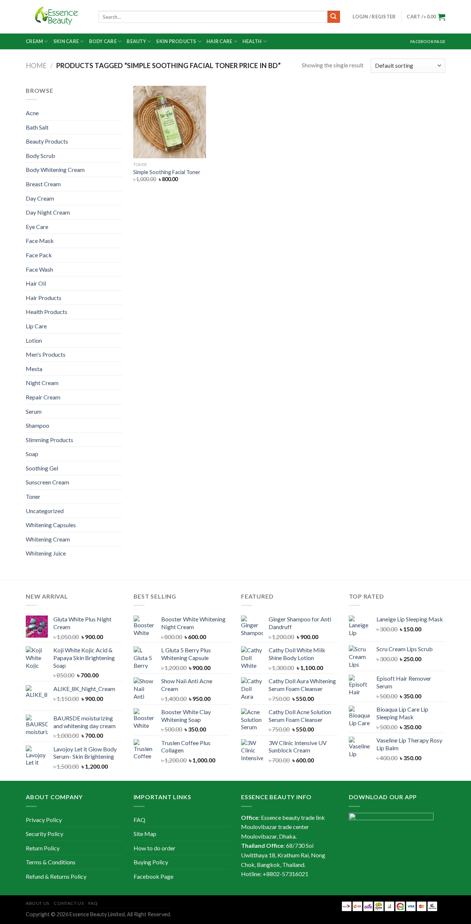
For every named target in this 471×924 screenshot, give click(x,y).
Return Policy (43, 847)
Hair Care (219, 41)
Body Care (103, 41)
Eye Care (37, 226)
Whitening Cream (48, 539)
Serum (34, 411)
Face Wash (39, 269)
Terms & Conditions (50, 861)
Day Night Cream (48, 212)
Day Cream (40, 198)
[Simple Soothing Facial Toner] (169, 122)
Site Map (145, 833)
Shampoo (37, 425)
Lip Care (36, 325)
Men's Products (45, 354)
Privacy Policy (44, 819)
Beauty (136, 41)
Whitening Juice (46, 553)
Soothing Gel (42, 468)
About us (37, 903)
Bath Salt (37, 127)
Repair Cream (43, 397)
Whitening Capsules (51, 524)
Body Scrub (40, 155)
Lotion (34, 340)
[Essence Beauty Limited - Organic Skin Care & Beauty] (57, 17)
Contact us (69, 903)
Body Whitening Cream (55, 169)
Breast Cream (43, 183)
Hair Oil (36, 283)
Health (252, 41)
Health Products (46, 311)
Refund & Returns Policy (56, 876)
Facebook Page (427, 41)
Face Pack (39, 254)
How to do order (155, 847)
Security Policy (44, 833)
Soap (32, 453)
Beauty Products (47, 141)
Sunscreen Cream (47, 482)
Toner (33, 496)
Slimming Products (49, 439)
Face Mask (40, 240)
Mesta (34, 368)
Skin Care (66, 41)
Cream (34, 41)
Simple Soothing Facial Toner (167, 172)
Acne (32, 112)
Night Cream (42, 382)
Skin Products (176, 41)
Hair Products (43, 297)
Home (36, 65)
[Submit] (333, 17)
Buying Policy (151, 861)
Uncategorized (45, 510)
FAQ (139, 819)
